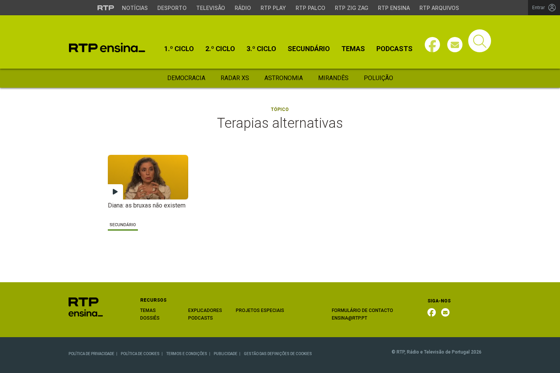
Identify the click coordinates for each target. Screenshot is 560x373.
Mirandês (333, 78)
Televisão (210, 8)
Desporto (172, 8)
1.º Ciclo (179, 48)
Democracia (186, 78)
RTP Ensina (394, 8)
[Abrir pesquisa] (479, 40)
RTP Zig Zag (351, 8)
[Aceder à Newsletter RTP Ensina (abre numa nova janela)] (454, 44)
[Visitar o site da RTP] (106, 7)
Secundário (309, 48)
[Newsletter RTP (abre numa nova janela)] (445, 312)
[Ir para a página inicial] (86, 306)
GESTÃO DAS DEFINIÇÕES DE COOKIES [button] (278, 354)
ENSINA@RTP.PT (349, 318)
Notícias (135, 8)
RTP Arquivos (439, 8)
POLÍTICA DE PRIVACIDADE (91, 354)
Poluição (378, 78)
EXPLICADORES (205, 310)
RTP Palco (310, 8)
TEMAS (148, 310)
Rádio (243, 8)
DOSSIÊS (150, 318)
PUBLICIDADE (225, 354)
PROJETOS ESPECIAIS (260, 310)
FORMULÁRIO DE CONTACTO (362, 310)
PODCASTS (200, 318)
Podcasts (394, 48)
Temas (353, 48)
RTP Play (273, 8)
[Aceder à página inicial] (107, 47)
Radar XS (235, 78)
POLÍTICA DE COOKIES (140, 354)
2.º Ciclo (220, 48)
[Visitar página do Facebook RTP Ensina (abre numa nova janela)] (432, 44)
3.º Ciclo (261, 48)
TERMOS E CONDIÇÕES (186, 354)
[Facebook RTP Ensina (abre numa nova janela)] (431, 312)
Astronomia (283, 78)
